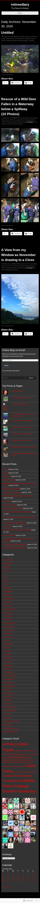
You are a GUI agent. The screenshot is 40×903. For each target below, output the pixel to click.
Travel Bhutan (7, 595)
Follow (6, 365)
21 (28, 879)
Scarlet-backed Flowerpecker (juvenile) (15, 548)
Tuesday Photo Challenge (22, 38)
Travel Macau (7, 661)
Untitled (7, 32)
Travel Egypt (7, 612)
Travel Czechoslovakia (10, 609)
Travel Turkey (7, 704)
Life (4, 574)
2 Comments (14, 270)
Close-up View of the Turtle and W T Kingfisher (17, 512)
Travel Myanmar (8, 672)
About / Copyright (17, 391)
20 (23, 879)
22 (33, 879)
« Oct (3, 887)
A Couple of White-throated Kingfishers (15, 544)
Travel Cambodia (8, 598)
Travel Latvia (7, 654)
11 (13, 877)
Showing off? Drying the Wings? (13, 508)
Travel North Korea (9, 679)
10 (8, 877)
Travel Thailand (8, 697)
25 (13, 881)
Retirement (6, 581)
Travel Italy (6, 647)
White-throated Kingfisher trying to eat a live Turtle (18, 496)
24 (8, 881)
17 (8, 879)
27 (23, 881)
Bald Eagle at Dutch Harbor (11, 489)
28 (28, 881)
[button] (10, 135)
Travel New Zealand (9, 676)
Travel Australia (8, 591)
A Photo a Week (20, 36)
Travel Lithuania (8, 658)
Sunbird (5, 473)
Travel (27, 36)
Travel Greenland (8, 626)
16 (3, 879)
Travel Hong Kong (8, 630)
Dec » (8, 887)
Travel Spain (7, 690)
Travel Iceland (7, 637)
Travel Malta (7, 668)
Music (5, 577)
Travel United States (9, 711)
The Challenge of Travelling (20, 397)
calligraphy (6, 567)
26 (18, 881)
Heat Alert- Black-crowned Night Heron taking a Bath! (19, 517)
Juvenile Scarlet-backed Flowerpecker (14, 523)
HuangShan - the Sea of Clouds (22, 420)
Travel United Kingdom (10, 707)
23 (3, 881)
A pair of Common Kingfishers (12, 492)
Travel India (6, 640)
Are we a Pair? (7, 526)
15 (33, 877)
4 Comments (30, 40)
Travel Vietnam (7, 718)
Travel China (7, 602)
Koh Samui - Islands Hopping (21, 427)
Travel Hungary (8, 633)
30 (3, 883)
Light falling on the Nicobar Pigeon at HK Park (17, 530)
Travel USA (6, 714)
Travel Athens (7, 588)
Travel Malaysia (8, 665)
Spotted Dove (7, 501)
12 (18, 877)
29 (33, 881)
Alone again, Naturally (10, 505)
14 (28, 877)
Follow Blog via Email (13, 350)
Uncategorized (7, 725)
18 (13, 879)
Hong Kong (6, 570)
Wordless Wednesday (19, 40)
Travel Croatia (7, 605)
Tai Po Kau (11, 124)
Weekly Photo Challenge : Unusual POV (24, 447)
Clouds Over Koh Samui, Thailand (22, 434)
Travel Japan (7, 651)
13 (23, 877)
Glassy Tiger (7, 476)
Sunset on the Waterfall (19, 404)
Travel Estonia (7, 616)
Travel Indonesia (8, 644)
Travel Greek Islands (9, 623)
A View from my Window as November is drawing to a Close (18, 255)
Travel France (7, 619)
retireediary (20, 4)
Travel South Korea (9, 686)
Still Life (5, 469)
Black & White (7, 563)
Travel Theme (9, 38)
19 (18, 879)
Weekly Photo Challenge (10, 728)
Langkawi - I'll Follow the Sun (21, 440)
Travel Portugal (8, 682)
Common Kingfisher (9, 480)
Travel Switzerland (9, 693)
